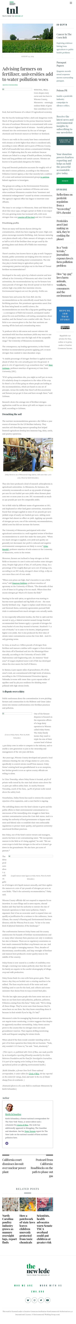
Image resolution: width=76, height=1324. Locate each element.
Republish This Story (65, 315)
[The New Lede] (12, 12)
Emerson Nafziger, (20, 583)
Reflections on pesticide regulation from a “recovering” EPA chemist (65, 203)
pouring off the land (26, 217)
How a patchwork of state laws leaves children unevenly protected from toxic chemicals (27, 1229)
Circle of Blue (34, 1073)
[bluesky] (28, 1300)
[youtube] (47, 1300)
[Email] (6, 1143)
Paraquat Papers (61, 64)
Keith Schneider (10, 85)
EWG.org (38, 1291)
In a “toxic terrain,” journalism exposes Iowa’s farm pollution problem (65, 256)
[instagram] (34, 1300)
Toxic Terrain (30, 1131)
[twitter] (41, 1300)
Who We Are (23, 1285)
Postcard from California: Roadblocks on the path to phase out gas (42, 1168)
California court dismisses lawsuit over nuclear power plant (14, 1166)
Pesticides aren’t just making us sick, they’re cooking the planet (63, 230)
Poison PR (62, 90)
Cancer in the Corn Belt (64, 36)
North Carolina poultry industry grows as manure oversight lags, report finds (9, 1229)
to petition (44, 177)
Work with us (51, 1285)
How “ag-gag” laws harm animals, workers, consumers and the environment (64, 284)
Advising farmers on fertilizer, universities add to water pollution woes (27, 74)
